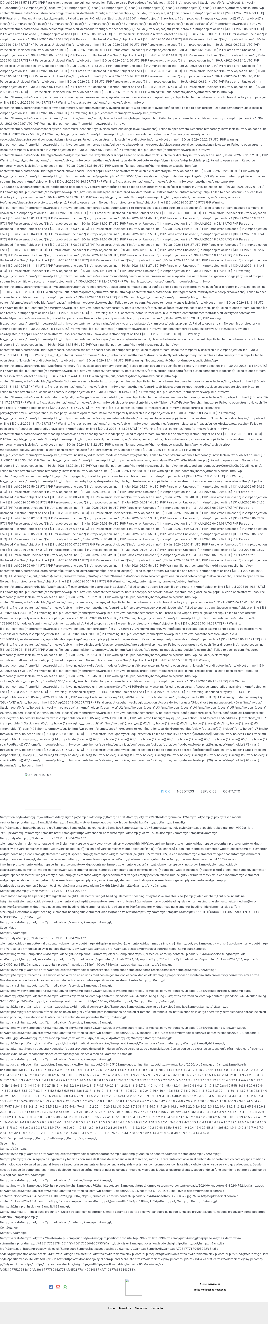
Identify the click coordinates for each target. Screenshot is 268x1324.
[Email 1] (58, 1287)
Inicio (165, 791)
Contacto (231, 791)
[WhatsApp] (65, 1287)
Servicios (209, 791)
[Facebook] (51, 1287)
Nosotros (185, 791)
